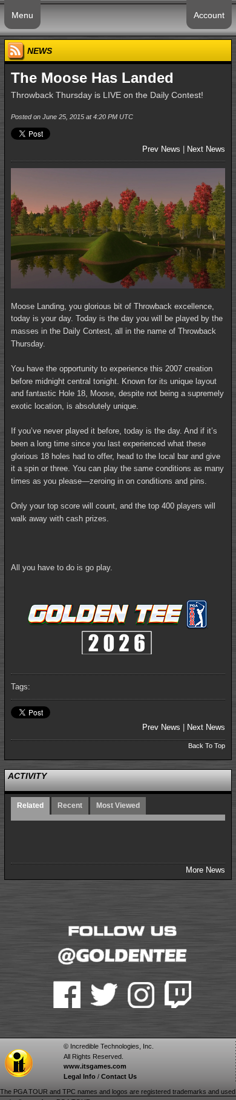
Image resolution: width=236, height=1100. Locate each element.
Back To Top (206, 745)
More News (205, 869)
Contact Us (119, 1076)
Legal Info (80, 1076)
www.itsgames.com (95, 1066)
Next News (206, 149)
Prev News (161, 149)
